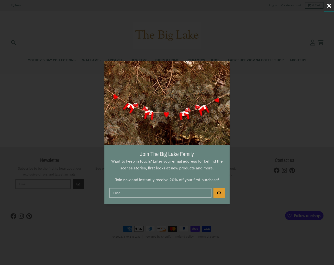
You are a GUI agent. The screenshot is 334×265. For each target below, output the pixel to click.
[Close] (329, 5)
